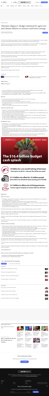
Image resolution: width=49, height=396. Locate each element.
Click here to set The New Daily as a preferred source (13, 255)
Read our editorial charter (31, 376)
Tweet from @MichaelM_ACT (6, 249)
